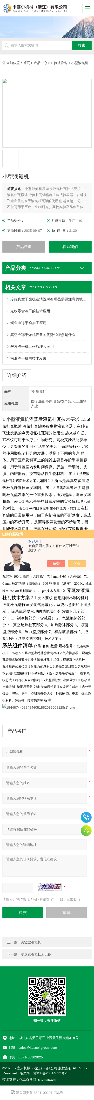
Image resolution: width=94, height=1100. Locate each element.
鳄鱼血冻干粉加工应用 (28, 323)
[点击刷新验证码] (50, 887)
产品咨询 (24, 247)
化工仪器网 (27, 1079)
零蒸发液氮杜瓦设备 (36, 954)
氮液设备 (60, 63)
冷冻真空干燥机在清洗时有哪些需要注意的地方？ (49, 299)
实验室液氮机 (31, 942)
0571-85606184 (86, 817)
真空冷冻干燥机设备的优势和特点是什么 (42, 335)
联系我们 (70, 247)
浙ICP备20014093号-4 (51, 1073)
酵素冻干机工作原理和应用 (32, 346)
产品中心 (40, 63)
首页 (26, 63)
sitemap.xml (47, 1079)
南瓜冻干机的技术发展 (28, 358)
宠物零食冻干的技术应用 (30, 311)
